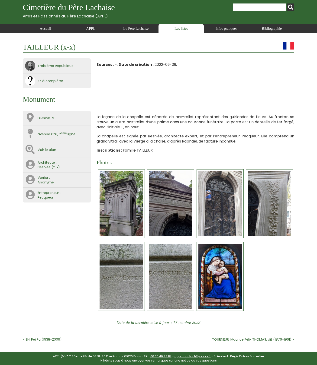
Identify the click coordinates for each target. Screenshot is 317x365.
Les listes (181, 28)
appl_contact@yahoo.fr (193, 356)
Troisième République (56, 65)
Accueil (45, 28)
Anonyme (46, 182)
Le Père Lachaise (136, 28)
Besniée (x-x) (49, 167)
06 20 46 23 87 (160, 356)
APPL (90, 28)
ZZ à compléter (50, 81)
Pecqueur (45, 197)
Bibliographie (272, 28)
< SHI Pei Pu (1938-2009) (42, 339)
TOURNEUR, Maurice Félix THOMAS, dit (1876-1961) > (253, 339)
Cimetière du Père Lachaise (69, 10)
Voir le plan (47, 149)
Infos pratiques (226, 28)
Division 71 (46, 118)
